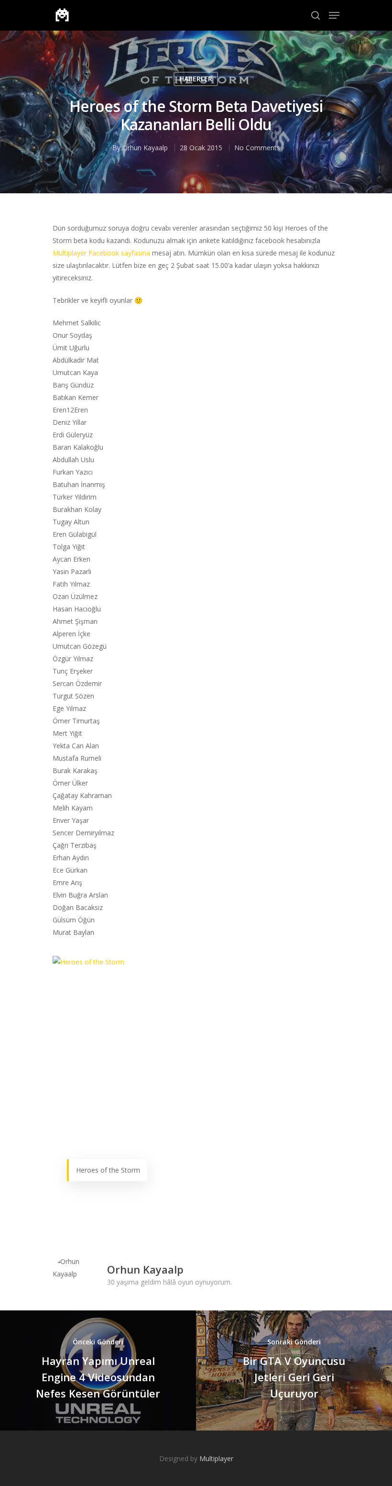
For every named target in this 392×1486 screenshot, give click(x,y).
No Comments (257, 147)
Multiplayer (216, 1458)
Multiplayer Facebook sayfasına (101, 252)
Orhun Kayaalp (145, 147)
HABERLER (195, 78)
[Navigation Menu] (334, 15)
